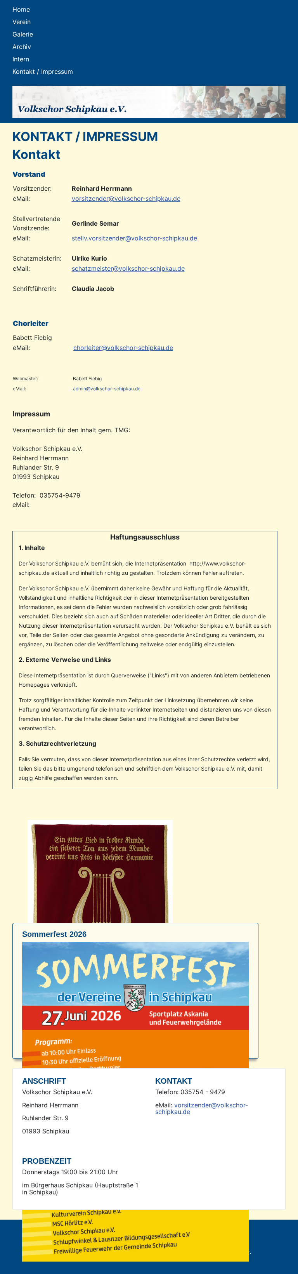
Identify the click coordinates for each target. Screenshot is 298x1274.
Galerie (22, 34)
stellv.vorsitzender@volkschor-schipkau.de (134, 238)
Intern (20, 59)
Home (21, 9)
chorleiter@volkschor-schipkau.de (123, 348)
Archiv (21, 46)
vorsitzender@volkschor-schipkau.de (126, 198)
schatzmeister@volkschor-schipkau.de (128, 268)
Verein (21, 22)
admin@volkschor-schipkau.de (106, 389)
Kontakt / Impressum (42, 71)
